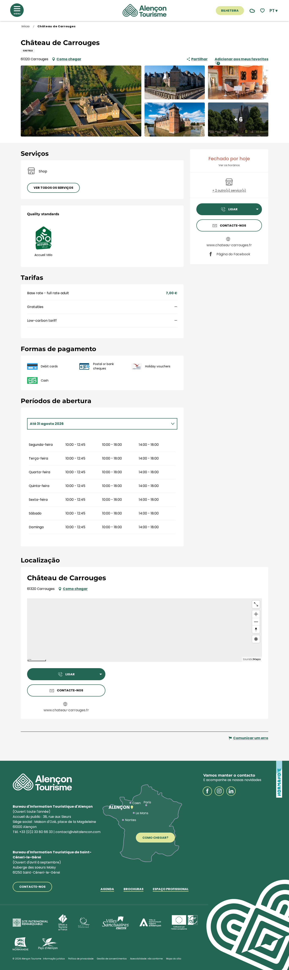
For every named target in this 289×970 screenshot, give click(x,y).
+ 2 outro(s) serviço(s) (229, 191)
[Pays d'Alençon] (48, 943)
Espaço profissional (171, 889)
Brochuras (133, 889)
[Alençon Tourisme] (144, 10)
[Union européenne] (184, 922)
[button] (274, 11)
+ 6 (238, 119)
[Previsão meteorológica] (251, 10)
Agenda (107, 889)
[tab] (98, 424)
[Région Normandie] (20, 943)
